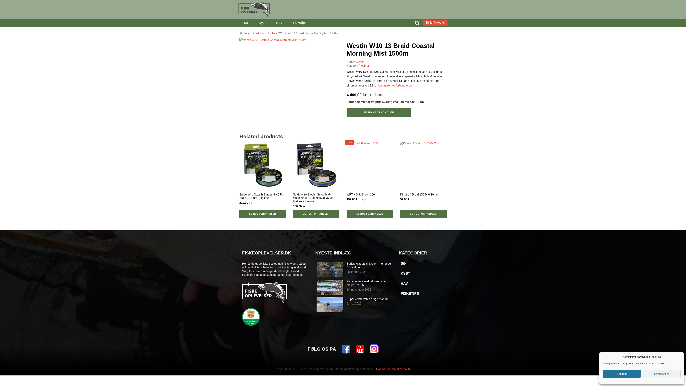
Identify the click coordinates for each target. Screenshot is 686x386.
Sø (246, 22)
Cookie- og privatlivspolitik (393, 369)
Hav (279, 22)
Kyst (262, 22)
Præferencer (661, 373)
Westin (360, 61)
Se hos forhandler (379, 112)
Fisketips (300, 22)
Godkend (622, 373)
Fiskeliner (260, 33)
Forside (248, 33)
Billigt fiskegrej (435, 22)
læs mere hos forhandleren (395, 85)
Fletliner (272, 33)
